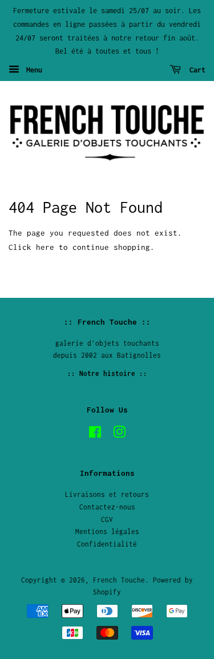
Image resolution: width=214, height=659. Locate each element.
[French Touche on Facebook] (95, 434)
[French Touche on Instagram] (119, 434)
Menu (32, 70)
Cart (195, 70)
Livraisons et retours (107, 494)
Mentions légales (107, 531)
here (45, 247)
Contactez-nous (107, 507)
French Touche (119, 580)
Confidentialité (107, 544)
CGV (107, 519)
